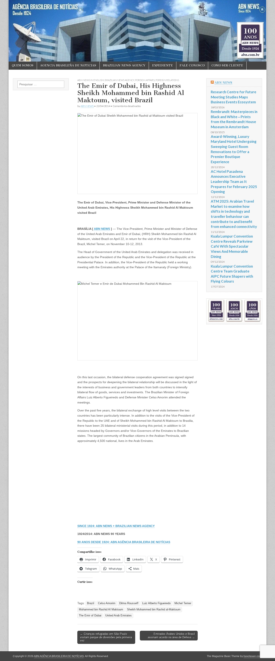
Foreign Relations (167, 80)
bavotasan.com (252, 656)
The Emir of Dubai (90, 615)
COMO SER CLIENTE (227, 65)
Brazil (90, 603)
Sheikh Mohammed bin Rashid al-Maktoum (153, 609)
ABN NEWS (87, 106)
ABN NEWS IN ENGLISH (90, 80)
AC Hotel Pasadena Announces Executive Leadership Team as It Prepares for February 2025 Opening (234, 181)
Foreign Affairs (145, 80)
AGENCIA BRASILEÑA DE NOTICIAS (68, 65)
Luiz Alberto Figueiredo (156, 603)
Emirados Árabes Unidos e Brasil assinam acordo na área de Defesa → (171, 635)
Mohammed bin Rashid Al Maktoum (101, 609)
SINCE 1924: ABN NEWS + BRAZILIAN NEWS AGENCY (116, 526)
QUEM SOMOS (23, 65)
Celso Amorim (106, 603)
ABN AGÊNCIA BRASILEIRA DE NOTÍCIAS (59, 656)
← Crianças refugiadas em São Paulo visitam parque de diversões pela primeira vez (106, 637)
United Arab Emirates (118, 615)
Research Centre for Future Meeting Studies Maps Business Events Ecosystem (233, 97)
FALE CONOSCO (192, 65)
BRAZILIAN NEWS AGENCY (124, 65)
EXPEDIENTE (162, 65)
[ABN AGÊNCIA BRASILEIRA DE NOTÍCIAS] (137, 31)
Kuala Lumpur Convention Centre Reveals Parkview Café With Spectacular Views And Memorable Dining (232, 246)
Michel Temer (182, 603)
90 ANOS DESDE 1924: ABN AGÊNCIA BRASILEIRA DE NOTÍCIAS (123, 542)
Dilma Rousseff (128, 603)
